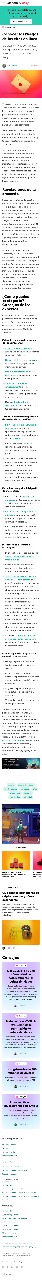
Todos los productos (9, 1174)
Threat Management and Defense (14, 1218)
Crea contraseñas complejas (19, 348)
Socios (23, 1254)
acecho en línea (11, 789)
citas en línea (10, 27)
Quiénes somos (15, 1254)
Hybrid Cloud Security (10, 1225)
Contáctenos (5, 1254)
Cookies (37, 1248)
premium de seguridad (13, 740)
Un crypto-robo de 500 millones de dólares (21, 1071)
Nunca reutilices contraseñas (19, 360)
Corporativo (7, 1205)
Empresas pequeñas (10, 1161)
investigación (15, 797)
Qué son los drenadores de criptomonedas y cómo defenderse (20, 896)
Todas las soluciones (9, 1156)
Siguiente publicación (13, 887)
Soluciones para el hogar (12, 1139)
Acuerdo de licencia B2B (26, 1248)
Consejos (22, 965)
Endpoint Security (8, 1222)
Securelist (5, 1262)
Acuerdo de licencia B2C (10, 1248)
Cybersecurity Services (10, 1215)
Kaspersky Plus (7, 1148)
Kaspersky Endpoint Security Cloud (14, 1170)
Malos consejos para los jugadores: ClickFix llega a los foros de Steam (14, 874)
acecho (11, 785)
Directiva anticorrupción (24, 1246)
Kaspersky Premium (9, 1152)
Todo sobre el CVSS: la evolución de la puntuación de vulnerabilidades (21, 1027)
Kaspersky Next (7, 1185)
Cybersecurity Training (10, 1229)
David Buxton (12, 66)
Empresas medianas (10, 1179)
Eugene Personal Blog (15, 1262)
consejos (27, 793)
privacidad (28, 797)
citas (35, 789)
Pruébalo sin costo (21, 21)
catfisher (16, 438)
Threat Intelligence (9, 1233)
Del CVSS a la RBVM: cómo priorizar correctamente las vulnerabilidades (21, 976)
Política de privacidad (9, 1246)
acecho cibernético (25, 785)
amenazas (25, 789)
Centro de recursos (8, 1255)
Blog (28, 1254)
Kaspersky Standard (9, 1145)
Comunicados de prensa (23, 1255)
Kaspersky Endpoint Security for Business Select (19, 1192)
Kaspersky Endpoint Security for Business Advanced (20, 1196)
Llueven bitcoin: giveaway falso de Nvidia (21, 1104)
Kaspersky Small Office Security (13, 1167)
